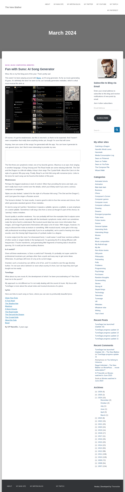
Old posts (98, 253)
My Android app (101, 244)
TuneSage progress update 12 (107, 336)
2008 (100, 463)
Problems (98, 265)
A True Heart (10, 301)
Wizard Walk (100, 170)
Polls (97, 262)
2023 (100, 418)
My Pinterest (112, 10)
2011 (100, 454)
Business (98, 190)
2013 (100, 448)
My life (97, 247)
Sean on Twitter (101, 161)
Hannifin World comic (103, 149)
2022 (100, 421)
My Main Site (58, 4)
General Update (101, 226)
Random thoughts (102, 277)
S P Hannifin (100, 373)
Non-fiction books (102, 250)
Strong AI (98, 286)
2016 (100, 439)
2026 (100, 392)
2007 (100, 466)
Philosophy (99, 256)
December (105, 400)
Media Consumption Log (104, 155)
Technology (99, 292)
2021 (100, 424)
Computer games (102, 199)
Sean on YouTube (102, 164)
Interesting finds (101, 229)
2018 (100, 433)
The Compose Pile (102, 167)
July (102, 406)
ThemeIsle (116, 486)
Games (98, 223)
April (102, 412)
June (102, 409)
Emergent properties (103, 214)
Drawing (98, 208)
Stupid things (100, 289)
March (103, 415)
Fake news (99, 217)
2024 (100, 398)
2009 (100, 460)
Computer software (102, 205)
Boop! (7, 323)
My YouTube (101, 4)
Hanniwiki (98, 152)
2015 (100, 442)
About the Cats (11, 320)
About (47, 4)
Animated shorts (101, 181)
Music (7, 65)
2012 (100, 451)
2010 (100, 457)
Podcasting (99, 259)
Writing (97, 310)
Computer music (101, 202)
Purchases (99, 274)
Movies (98, 235)
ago (23, 327)
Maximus (8, 306)
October (104, 403)
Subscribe (102, 118)
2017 (100, 436)
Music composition (18, 65)
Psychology (99, 271)
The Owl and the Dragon (14, 314)
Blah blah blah (100, 187)
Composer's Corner (102, 196)
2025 (100, 395)
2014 (100, 445)
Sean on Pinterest (102, 158)
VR (96, 301)
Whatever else (100, 307)
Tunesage (99, 298)
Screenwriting (100, 280)
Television (99, 295)
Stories (97, 283)
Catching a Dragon (102, 146)
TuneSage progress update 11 (107, 339)
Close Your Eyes (11, 298)
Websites (30, 65)
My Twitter (88, 4)
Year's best (99, 313)
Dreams (98, 211)
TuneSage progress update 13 (107, 333)
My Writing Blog (73, 4)
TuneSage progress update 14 (107, 330)
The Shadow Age (11, 303)
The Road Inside (11, 312)
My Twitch (114, 4)
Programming (100, 268)
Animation (99, 184)
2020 (100, 427)
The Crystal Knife (11, 317)
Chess (97, 193)
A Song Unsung (11, 309)
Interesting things (101, 232)
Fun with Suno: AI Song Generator (29, 69)
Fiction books (100, 220)
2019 (100, 430)
